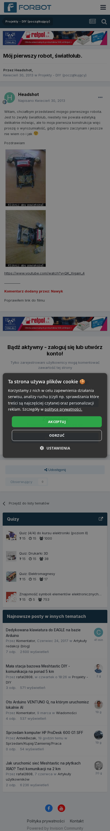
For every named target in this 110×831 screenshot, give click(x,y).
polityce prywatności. (63, 408)
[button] (55, 448)
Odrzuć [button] (56, 435)
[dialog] (55, 415)
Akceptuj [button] (57, 421)
